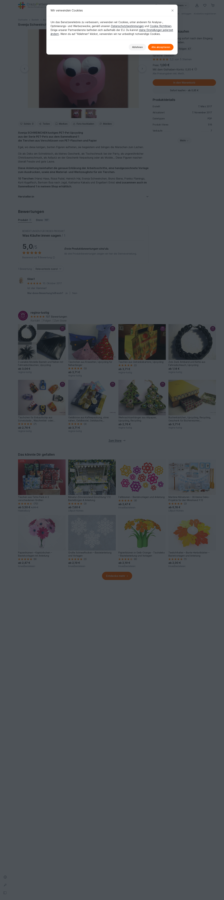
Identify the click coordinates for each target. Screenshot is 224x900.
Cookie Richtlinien (160, 26)
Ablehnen (137, 47)
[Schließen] (172, 10)
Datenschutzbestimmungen (127, 26)
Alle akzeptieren (161, 47)
